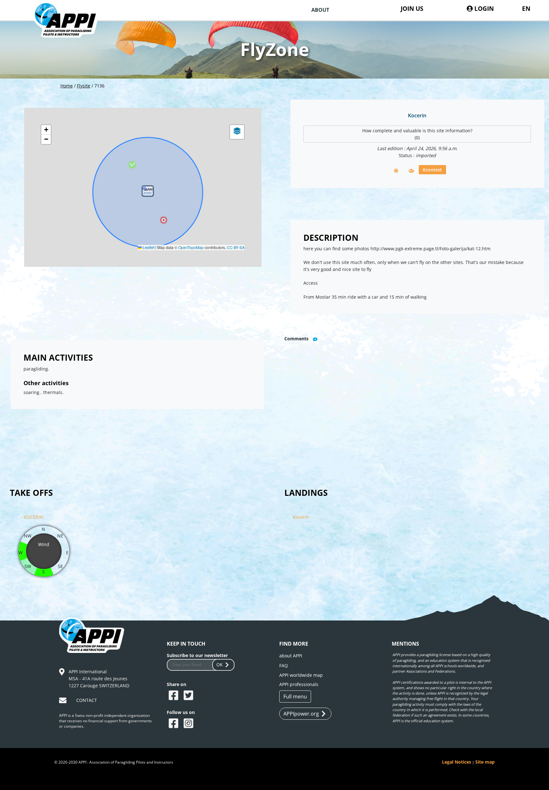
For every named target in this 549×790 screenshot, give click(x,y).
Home (66, 86)
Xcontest (432, 170)
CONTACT (86, 700)
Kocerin (301, 517)
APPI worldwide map (301, 675)
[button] (147, 192)
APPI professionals (298, 684)
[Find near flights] (411, 170)
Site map (485, 762)
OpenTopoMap (191, 247)
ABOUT (320, 9)
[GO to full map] (396, 170)
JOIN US (412, 8)
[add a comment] (315, 339)
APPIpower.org (301, 713)
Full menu (295, 696)
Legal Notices (456, 762)
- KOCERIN (32, 517)
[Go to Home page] (71, 28)
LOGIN (483, 8)
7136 (99, 86)
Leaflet (148, 247)
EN (526, 8)
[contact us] (63, 701)
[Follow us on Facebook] (174, 724)
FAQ (283, 665)
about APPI (290, 656)
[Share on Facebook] (174, 696)
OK (219, 665)
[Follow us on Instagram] (189, 724)
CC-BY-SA (236, 247)
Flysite (83, 86)
